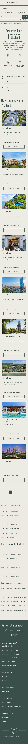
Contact (4, 680)
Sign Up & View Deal (14, 146)
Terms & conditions (7, 740)
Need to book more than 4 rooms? (12, 706)
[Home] (1, 23)
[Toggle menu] (4, 2)
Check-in (8, 10)
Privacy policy (6, 691)
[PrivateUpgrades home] (14, 2)
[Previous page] (6, 492)
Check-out (21, 10)
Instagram (5, 717)
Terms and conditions (8, 687)
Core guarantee (6, 702)
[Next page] (21, 492)
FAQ (3, 684)
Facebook (5, 721)
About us (4, 676)
